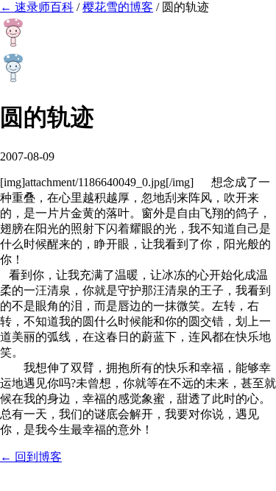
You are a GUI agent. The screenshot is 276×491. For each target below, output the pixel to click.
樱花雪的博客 (117, 7)
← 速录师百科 (37, 7)
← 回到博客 (31, 457)
